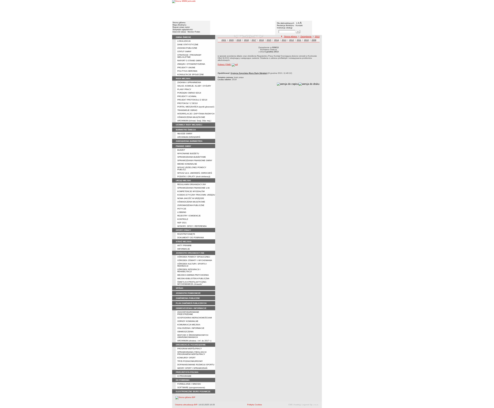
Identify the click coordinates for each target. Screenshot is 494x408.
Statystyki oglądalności (183, 29)
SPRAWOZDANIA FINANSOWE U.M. (193, 188)
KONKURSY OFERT (186, 358)
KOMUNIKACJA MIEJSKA (188, 325)
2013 (317, 36)
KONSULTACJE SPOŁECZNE (190, 74)
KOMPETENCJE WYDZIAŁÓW (191, 191)
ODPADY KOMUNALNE (187, 321)
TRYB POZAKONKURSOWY (190, 361)
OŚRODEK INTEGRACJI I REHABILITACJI (188, 270)
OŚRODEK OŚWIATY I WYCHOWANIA (194, 260)
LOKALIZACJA (184, 41)
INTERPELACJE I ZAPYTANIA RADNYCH (195, 114)
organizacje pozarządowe (191, 345)
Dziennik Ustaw (179, 32)
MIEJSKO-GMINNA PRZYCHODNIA (193, 275)
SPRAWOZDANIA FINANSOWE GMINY (194, 160)
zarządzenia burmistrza (189, 141)
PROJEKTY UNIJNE (186, 67)
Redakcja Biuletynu (285, 25)
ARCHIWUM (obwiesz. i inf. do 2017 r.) (194, 341)
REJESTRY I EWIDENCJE (189, 216)
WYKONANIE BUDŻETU (188, 153)
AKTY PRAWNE (184, 245)
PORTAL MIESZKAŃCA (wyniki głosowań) (195, 107)
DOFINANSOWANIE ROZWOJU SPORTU (195, 365)
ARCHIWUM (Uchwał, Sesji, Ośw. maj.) (194, 121)
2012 (291, 40)
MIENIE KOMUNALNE (187, 164)
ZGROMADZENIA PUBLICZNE (190, 205)
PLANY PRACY (184, 89)
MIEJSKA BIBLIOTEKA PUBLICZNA (193, 278)
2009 (314, 40)
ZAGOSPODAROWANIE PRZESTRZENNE (188, 313)
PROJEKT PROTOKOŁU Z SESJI (192, 100)
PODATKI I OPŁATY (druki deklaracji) (193, 176)
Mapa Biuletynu (179, 25)
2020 (231, 40)
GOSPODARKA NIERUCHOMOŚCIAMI (194, 318)
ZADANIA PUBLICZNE (187, 48)
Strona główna (179, 22)
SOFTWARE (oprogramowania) (191, 387)
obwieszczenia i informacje (191, 308)
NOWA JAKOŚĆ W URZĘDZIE (190, 198)
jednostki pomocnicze (188, 293)
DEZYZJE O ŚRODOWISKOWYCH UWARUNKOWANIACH (192, 336)
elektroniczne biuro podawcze (193, 391)
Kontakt (299, 25)
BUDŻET (181, 150)
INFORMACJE (183, 249)
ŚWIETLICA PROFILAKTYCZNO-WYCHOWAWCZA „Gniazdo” (192, 283)
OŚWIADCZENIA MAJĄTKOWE (191, 117)
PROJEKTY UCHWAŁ (187, 96)
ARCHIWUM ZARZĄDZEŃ (188, 137)
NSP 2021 (182, 223)
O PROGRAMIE (184, 376)
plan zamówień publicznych (191, 303)
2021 (224, 40)
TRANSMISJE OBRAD (187, 110)
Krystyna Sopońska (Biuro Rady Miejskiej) (249, 73)
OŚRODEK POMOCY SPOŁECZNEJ (193, 257)
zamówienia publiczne (188, 298)
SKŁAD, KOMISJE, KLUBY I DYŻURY (194, 86)
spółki (179, 288)
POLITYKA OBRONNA (187, 71)
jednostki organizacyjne (190, 253)
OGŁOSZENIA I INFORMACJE (190, 328)
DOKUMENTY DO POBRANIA (190, 237)
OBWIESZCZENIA (185, 332)
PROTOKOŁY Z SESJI (187, 103)
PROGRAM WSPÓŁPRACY (189, 349)
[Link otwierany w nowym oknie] (183, 10)
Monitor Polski (194, 32)
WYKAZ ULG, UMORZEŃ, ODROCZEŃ (194, 173)
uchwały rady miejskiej (189, 125)
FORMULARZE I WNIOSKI (189, 384)
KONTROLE (182, 219)
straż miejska (183, 242)
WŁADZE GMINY (184, 134)
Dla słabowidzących (285, 23)
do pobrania (182, 380)
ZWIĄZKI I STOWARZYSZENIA (191, 64)
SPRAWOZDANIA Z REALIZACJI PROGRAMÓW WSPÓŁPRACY (191, 353)
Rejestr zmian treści (181, 27)
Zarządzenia (305, 36)
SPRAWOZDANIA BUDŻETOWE (191, 157)
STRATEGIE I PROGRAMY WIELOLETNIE (189, 56)
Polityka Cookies (254, 405)
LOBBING (181, 212)
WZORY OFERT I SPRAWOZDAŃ (192, 368)
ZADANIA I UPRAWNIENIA (189, 82)
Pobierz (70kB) (224, 64)
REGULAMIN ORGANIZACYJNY (191, 184)
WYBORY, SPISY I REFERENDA (192, 226)
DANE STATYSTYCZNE (187, 44)
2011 (299, 40)
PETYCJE (181, 209)
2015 (269, 40)
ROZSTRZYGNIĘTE (186, 234)
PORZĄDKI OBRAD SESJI (189, 93)
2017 (254, 40)
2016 (261, 40)
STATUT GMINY (184, 51)
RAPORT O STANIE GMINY (189, 61)
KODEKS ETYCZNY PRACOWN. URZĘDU (196, 195)
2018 (246, 40)
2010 (306, 40)
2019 (239, 40)
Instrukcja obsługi (284, 28)
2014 (276, 40)
